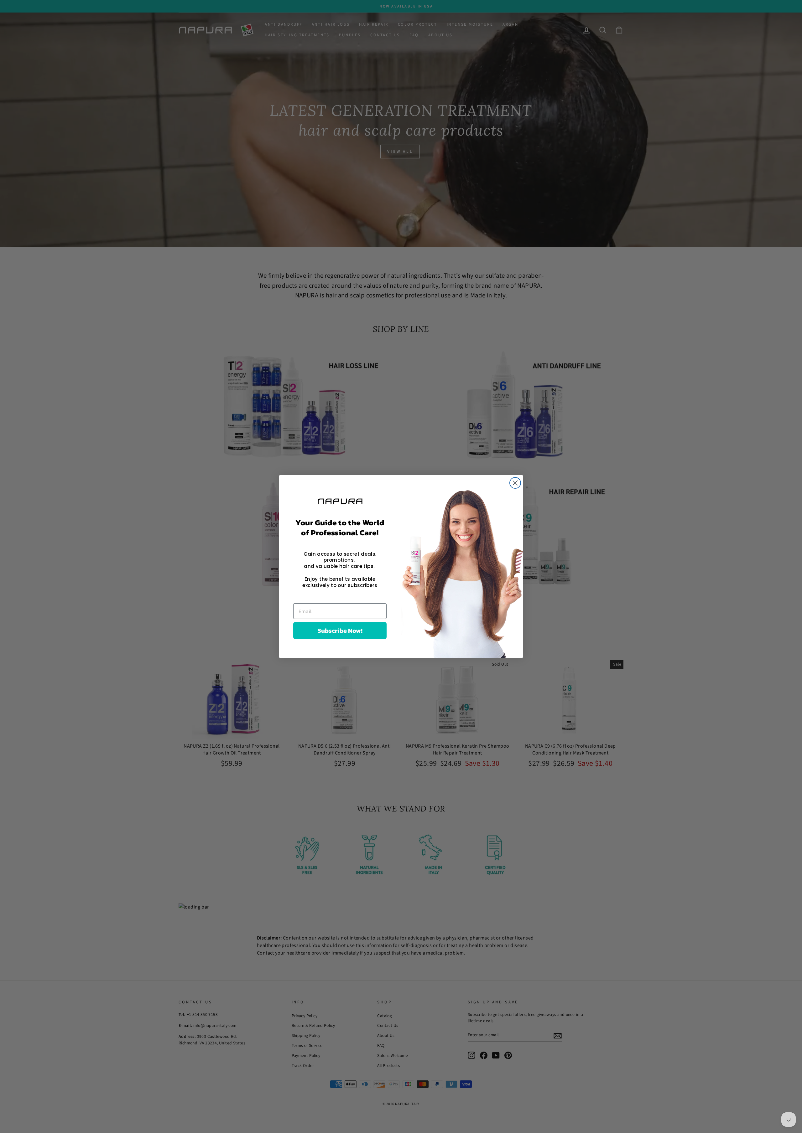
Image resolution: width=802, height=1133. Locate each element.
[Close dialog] (515, 482)
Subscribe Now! (340, 630)
